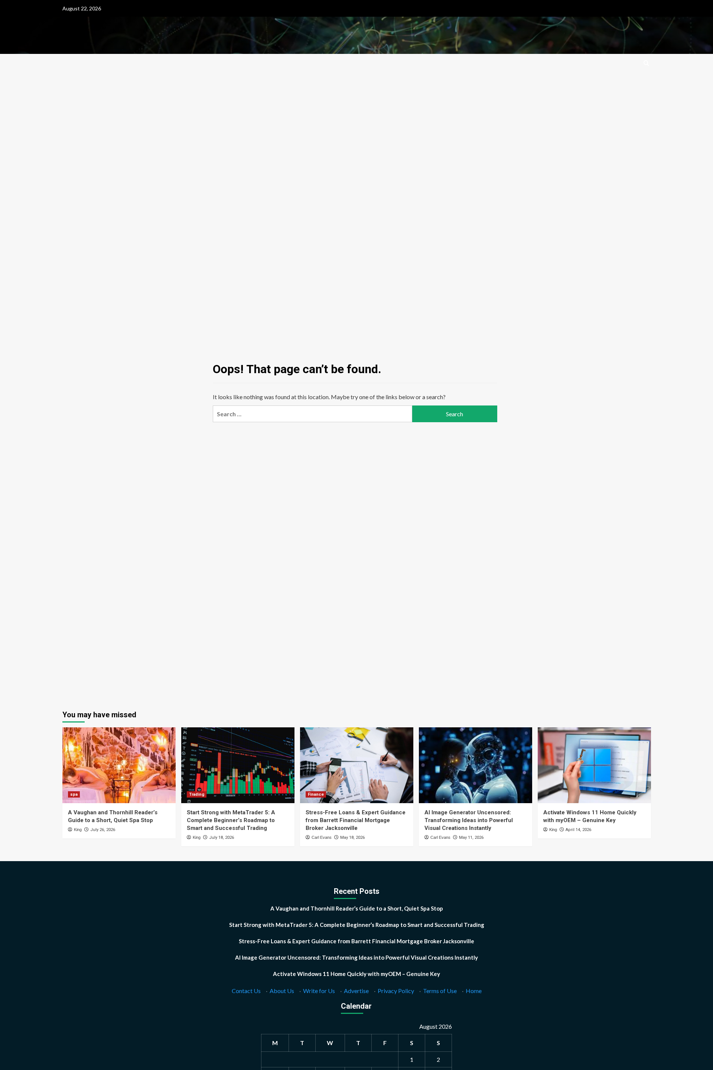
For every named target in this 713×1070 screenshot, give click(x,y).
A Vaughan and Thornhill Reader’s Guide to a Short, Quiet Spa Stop (356, 908)
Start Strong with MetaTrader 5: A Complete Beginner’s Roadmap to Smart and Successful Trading (231, 820)
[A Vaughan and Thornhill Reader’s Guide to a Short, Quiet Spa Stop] (119, 765)
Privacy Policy (396, 990)
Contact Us (246, 990)
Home (474, 990)
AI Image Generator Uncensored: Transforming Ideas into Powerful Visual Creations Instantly (468, 820)
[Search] (646, 63)
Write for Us (319, 990)
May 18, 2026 (352, 837)
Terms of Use (440, 990)
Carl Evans (322, 837)
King (78, 829)
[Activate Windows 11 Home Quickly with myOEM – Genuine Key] (594, 765)
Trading (196, 794)
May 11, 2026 (471, 837)
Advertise (356, 990)
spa (74, 794)
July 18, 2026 (221, 837)
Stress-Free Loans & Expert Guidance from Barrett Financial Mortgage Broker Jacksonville (356, 820)
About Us (282, 990)
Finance (316, 794)
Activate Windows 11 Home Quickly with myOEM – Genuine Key (356, 973)
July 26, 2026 (102, 829)
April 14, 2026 (578, 829)
